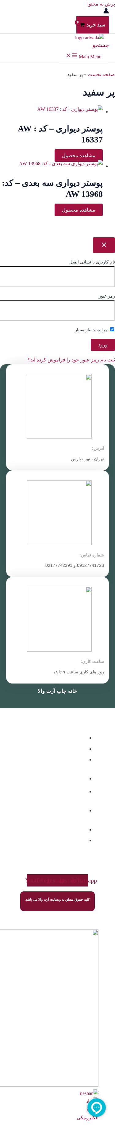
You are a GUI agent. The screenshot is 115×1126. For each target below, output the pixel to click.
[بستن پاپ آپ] (104, 245)
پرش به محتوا (101, 3)
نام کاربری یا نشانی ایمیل (92, 262)
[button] (101, 45)
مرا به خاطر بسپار (92, 330)
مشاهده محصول (78, 155)
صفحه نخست (101, 74)
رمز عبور (107, 296)
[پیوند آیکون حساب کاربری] (106, 12)
